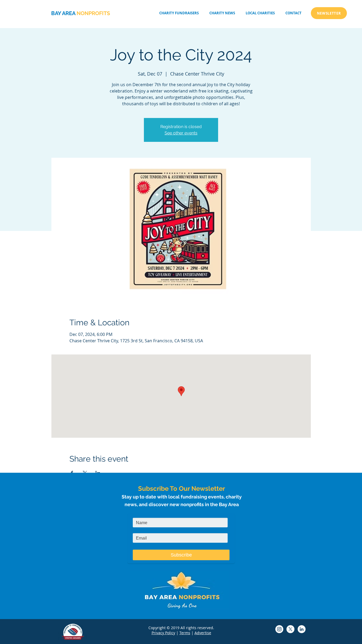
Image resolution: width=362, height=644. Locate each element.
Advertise (203, 632)
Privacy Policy (163, 632)
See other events (181, 132)
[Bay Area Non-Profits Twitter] (290, 629)
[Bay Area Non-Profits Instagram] (279, 629)
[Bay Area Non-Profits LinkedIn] (302, 629)
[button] (260, 13)
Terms (184, 632)
